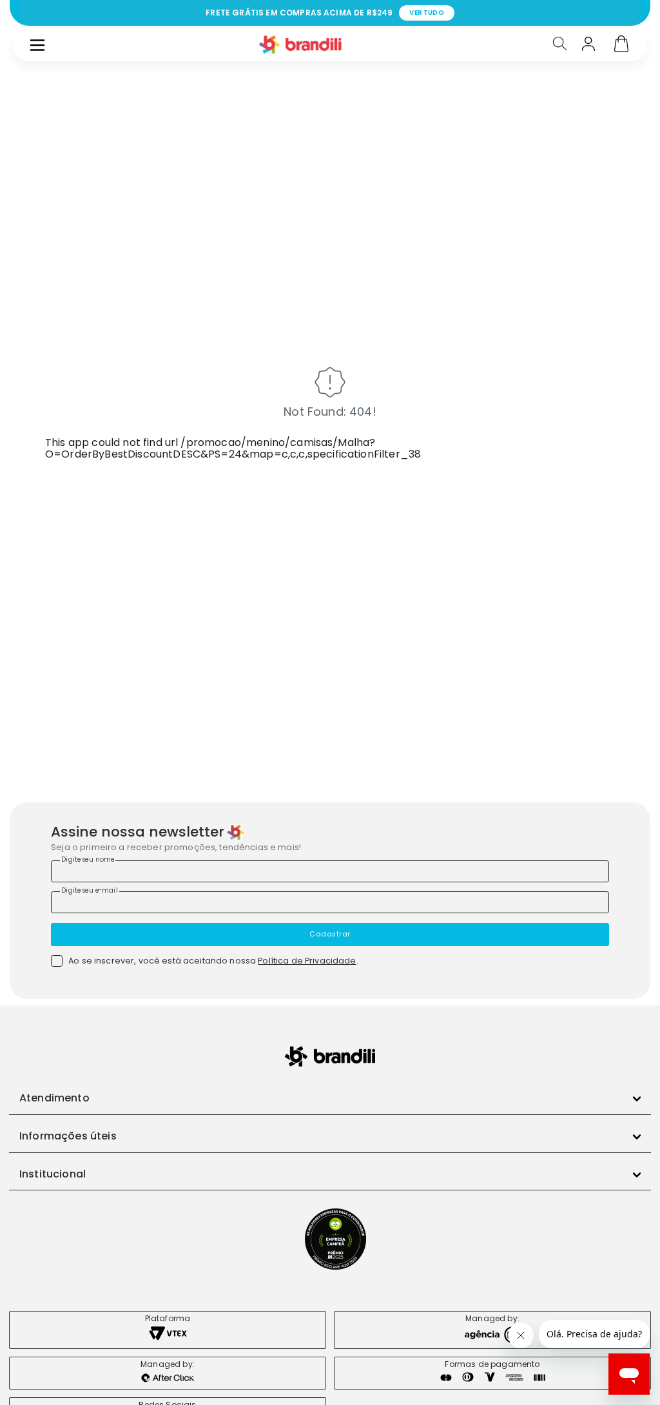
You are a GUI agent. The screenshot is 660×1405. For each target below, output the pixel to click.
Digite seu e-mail (89, 890)
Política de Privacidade (307, 960)
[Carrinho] (621, 45)
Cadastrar (330, 934)
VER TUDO (426, 12)
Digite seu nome (87, 859)
